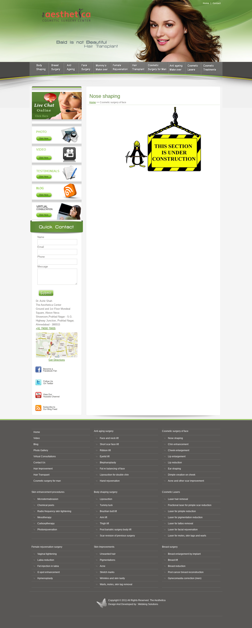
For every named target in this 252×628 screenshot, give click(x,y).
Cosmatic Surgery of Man (176, 71)
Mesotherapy (44, 517)
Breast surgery (56, 71)
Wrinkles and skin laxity (112, 578)
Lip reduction (175, 462)
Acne (102, 566)
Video (56, 152)
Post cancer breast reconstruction (186, 572)
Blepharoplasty (108, 462)
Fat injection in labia (48, 566)
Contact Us (39, 462)
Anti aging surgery (71, 71)
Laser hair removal (178, 499)
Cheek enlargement (178, 450)
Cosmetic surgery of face (86, 71)
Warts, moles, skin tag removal (116, 584)
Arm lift (103, 517)
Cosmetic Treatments (209, 71)
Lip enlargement (176, 456)
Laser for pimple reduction (182, 511)
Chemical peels (45, 505)
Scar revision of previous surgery (117, 535)
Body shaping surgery (102, 71)
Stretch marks (107, 572)
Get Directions (57, 359)
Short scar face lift (109, 444)
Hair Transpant (41, 474)
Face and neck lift (109, 438)
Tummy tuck (106, 505)
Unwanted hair (108, 554)
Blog (56, 190)
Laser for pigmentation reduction (185, 517)
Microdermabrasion (47, 499)
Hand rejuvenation (110, 480)
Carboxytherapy (46, 523)
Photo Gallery (56, 133)
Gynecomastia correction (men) (184, 578)
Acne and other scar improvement (186, 480)
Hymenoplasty (45, 578)
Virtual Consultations (44, 456)
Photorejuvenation (47, 529)
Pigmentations (107, 560)
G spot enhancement (48, 572)
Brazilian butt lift (108, 511)
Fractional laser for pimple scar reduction (189, 505)
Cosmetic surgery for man (47, 480)
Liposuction (106, 499)
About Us (39, 71)
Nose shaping (175, 438)
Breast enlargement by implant (184, 554)
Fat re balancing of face (112, 468)
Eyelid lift (104, 456)
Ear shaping (174, 468)
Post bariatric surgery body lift (115, 529)
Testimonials (56, 171)
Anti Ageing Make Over (156, 71)
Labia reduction (45, 560)
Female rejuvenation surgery (120, 71)
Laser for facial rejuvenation (183, 529)
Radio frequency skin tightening (54, 511)
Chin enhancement (178, 444)
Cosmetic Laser (193, 71)
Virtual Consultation (56, 210)
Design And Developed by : (123, 604)
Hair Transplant (137, 71)
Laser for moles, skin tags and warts (187, 535)
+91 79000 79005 (46, 328)
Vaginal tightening (47, 554)
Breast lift (173, 560)
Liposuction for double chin (114, 474)
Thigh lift (104, 523)
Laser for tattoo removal (180, 523)
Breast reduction (176, 566)
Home (92, 102)
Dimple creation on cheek (181, 474)
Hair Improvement (43, 468)
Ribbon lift (105, 450)
